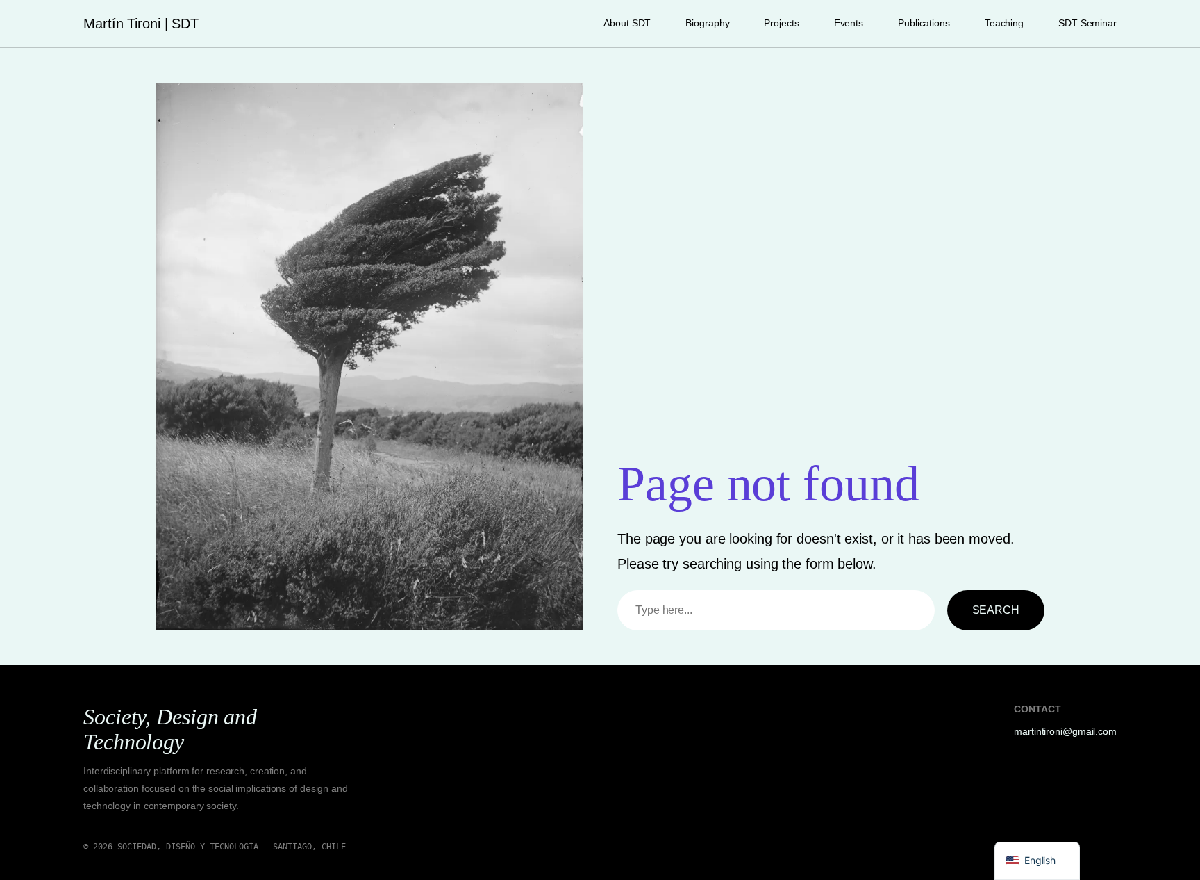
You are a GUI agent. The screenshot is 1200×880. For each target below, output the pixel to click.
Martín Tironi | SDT (141, 23)
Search (995, 610)
